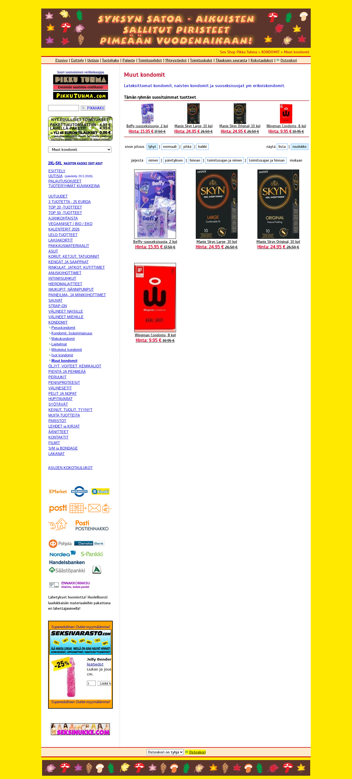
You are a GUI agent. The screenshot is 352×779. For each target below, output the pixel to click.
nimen (153, 160)
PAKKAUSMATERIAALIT (68, 246)
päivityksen (174, 160)
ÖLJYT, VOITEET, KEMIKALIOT (74, 366)
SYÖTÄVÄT (58, 404)
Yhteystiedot (176, 60)
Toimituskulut (201, 60)
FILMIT (54, 443)
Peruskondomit (63, 328)
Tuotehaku (110, 60)
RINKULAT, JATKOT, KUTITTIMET (76, 267)
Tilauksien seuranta (231, 60)
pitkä (187, 147)
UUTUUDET (58, 196)
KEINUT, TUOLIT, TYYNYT (70, 410)
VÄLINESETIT (60, 388)
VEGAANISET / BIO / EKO (70, 224)
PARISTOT (57, 421)
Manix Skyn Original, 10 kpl (278, 244)
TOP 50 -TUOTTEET (65, 213)
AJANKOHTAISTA (63, 218)
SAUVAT (55, 300)
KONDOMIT (270, 51)
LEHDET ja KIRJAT (64, 426)
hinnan (195, 160)
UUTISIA (55, 176)
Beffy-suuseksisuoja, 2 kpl (155, 244)
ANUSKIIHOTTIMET (64, 273)
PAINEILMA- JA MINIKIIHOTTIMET (77, 295)
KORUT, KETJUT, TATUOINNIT (73, 256)
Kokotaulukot (262, 60)
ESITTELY (56, 171)
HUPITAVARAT (60, 399)
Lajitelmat (59, 344)
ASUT (53, 251)
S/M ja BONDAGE (63, 448)
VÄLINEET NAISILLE (65, 311)
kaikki (202, 147)
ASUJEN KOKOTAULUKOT (70, 468)
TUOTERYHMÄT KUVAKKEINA (74, 186)
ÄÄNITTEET (58, 432)
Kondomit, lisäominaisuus (71, 333)
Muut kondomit (296, 51)
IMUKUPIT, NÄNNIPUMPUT (71, 289)
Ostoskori (288, 60)
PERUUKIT (57, 377)
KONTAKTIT (58, 437)
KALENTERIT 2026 (63, 229)
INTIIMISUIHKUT (62, 278)
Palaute (128, 60)
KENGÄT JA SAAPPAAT (68, 262)
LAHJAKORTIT (60, 240)
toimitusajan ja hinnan (267, 160)
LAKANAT (56, 454)
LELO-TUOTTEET (63, 235)
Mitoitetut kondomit (66, 350)
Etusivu (61, 60)
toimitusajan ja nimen (224, 160)
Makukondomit (63, 339)
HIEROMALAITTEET (65, 284)
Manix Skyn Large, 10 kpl (217, 244)
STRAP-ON (57, 306)
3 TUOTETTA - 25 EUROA (69, 202)
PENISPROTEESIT (64, 383)
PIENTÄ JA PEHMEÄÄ (67, 372)
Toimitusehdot (150, 60)
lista (282, 147)
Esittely (77, 60)
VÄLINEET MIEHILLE (66, 317)
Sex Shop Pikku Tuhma (238, 51)
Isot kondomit (62, 355)
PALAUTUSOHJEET (64, 181)
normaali (170, 147)
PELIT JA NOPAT (62, 394)
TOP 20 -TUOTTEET (65, 207)
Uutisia (93, 60)
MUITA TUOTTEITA (64, 415)
